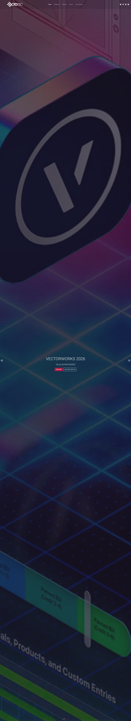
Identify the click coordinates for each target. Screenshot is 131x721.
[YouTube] (128, 4)
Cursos (71, 4)
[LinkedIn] (125, 4)
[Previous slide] (2, 360)
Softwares (56, 4)
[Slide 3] (68, 719)
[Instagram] (120, 4)
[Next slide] (129, 360)
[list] (65, 360)
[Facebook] (123, 4)
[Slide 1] (63, 719)
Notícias (64, 4)
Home (49, 4)
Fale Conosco (79, 4)
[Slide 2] (65, 719)
